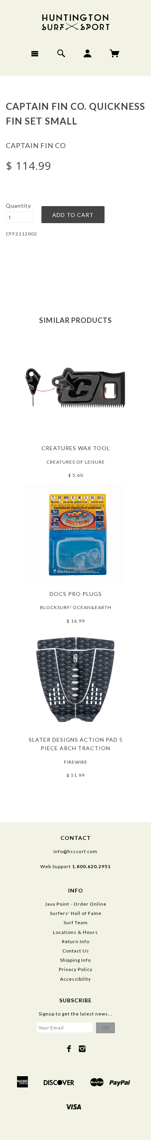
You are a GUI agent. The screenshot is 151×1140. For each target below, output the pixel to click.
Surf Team (75, 922)
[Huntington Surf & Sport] (75, 21)
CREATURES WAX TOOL (75, 448)
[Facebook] (69, 1049)
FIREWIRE (76, 762)
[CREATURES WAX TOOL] (75, 387)
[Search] (61, 53)
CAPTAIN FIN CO (36, 145)
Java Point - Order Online (75, 904)
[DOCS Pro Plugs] (75, 533)
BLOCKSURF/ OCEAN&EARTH (76, 607)
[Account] (88, 53)
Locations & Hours (75, 932)
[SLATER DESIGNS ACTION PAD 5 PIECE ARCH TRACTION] (75, 679)
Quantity (18, 205)
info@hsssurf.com (75, 851)
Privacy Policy (76, 969)
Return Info (75, 941)
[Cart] (115, 53)
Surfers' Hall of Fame (75, 913)
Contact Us (75, 951)
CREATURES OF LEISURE (75, 462)
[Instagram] (82, 1049)
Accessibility (75, 979)
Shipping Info (75, 960)
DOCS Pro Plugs (76, 593)
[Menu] (35, 53)
